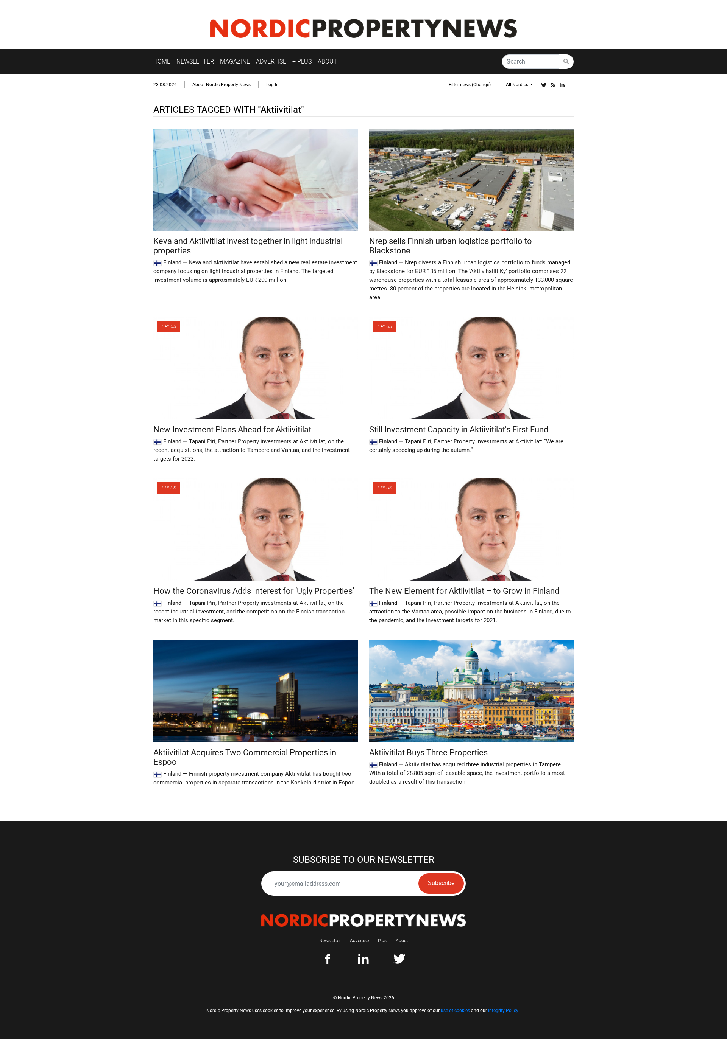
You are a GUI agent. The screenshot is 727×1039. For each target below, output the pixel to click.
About (402, 940)
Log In (272, 84)
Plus (382, 940)
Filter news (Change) (470, 84)
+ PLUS (302, 61)
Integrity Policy (503, 1010)
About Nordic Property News (221, 84)
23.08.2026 (165, 84)
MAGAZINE (235, 61)
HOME (161, 61)
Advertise (359, 940)
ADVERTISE (271, 61)
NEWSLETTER (195, 61)
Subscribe (441, 883)
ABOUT (327, 61)
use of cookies (455, 1010)
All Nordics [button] (517, 84)
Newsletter (330, 940)
